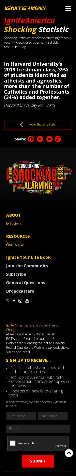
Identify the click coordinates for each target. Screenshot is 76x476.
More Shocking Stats (39, 124)
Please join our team (38, 338)
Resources (18, 236)
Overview (15, 244)
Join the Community (27, 265)
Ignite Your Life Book (28, 257)
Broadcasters (20, 291)
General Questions (25, 282)
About (13, 215)
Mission (13, 223)
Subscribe (16, 274)
